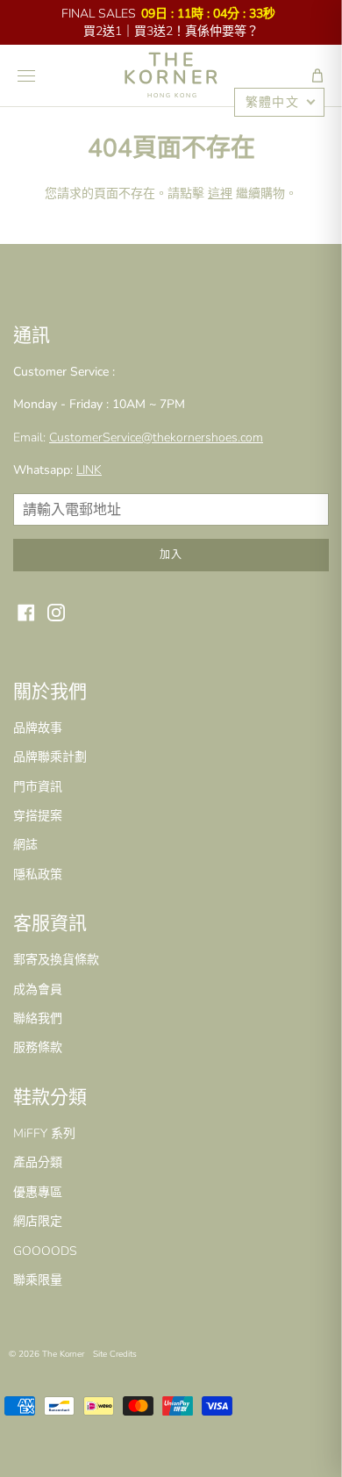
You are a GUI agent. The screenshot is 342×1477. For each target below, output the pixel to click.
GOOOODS (45, 1251)
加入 (171, 555)
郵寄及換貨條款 (56, 959)
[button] (317, 75)
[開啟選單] (26, 75)
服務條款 (37, 1047)
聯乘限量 (37, 1280)
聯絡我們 (37, 1018)
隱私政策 (37, 874)
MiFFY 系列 (44, 1133)
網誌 (25, 844)
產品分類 (37, 1162)
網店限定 (37, 1221)
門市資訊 (37, 786)
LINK (89, 470)
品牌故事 (37, 728)
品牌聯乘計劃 (50, 757)
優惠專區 (37, 1192)
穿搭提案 (37, 815)
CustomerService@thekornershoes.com (156, 437)
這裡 (220, 193)
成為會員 (37, 989)
